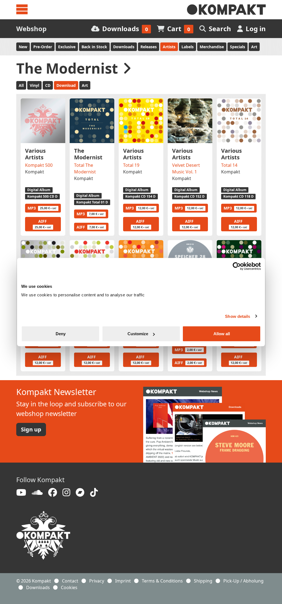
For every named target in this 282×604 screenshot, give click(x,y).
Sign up (31, 429)
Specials (237, 46)
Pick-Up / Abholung (243, 581)
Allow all (221, 333)
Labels (187, 46)
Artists (169, 46)
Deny (61, 333)
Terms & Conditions (162, 581)
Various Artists (35, 154)
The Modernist (88, 154)
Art (254, 46)
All (21, 85)
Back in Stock (94, 46)
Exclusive (66, 46)
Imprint (123, 581)
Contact (70, 581)
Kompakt (34, 172)
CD (47, 85)
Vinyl (34, 85)
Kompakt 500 (39, 165)
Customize (138, 333)
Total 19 (131, 165)
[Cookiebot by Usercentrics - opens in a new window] (237, 266)
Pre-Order (42, 46)
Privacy (96, 581)
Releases (148, 46)
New (23, 46)
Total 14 (229, 165)
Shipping (203, 581)
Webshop (31, 28)
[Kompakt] (226, 9)
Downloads (123, 46)
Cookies (69, 587)
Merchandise (212, 46)
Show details (237, 316)
